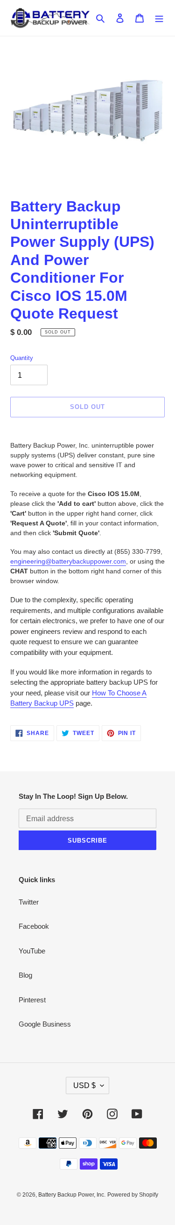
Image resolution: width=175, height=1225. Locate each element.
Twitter (29, 902)
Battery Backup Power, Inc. (71, 1194)
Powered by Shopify (132, 1194)
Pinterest (32, 1000)
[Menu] (159, 18)
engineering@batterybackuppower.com (68, 561)
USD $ (84, 1085)
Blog (25, 975)
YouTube (32, 951)
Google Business (45, 1024)
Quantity (21, 357)
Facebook (34, 926)
